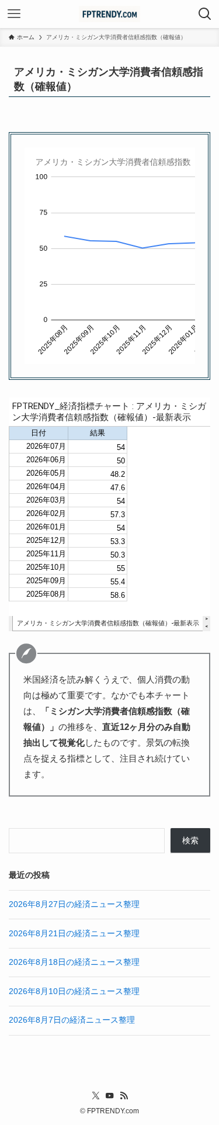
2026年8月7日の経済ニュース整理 (72, 1020)
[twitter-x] (96, 1096)
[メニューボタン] (14, 14)
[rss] (124, 1096)
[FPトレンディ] (109, 14)
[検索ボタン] (205, 14)
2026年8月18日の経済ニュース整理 (74, 962)
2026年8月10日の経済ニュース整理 (74, 991)
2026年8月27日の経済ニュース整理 (74, 904)
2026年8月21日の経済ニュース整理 (74, 933)
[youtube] (110, 1096)
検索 (190, 840)
